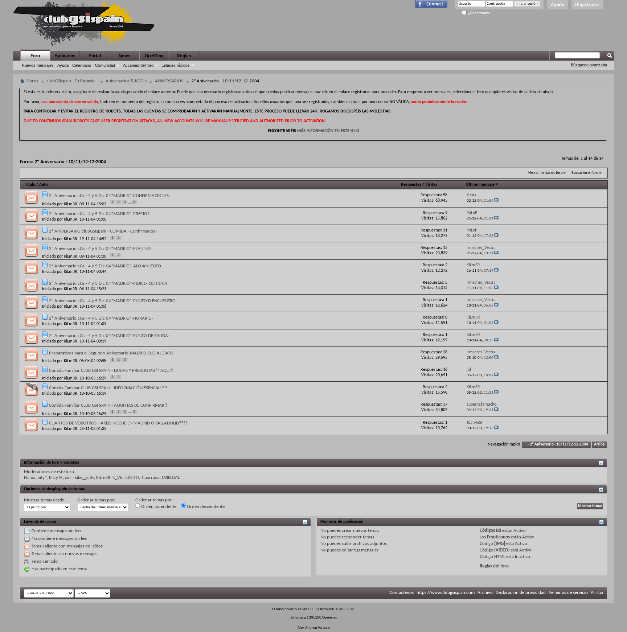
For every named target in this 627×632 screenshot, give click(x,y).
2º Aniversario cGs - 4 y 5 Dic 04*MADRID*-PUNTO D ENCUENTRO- (113, 301)
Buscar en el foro (584, 173)
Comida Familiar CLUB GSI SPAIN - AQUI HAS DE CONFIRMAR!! (108, 405)
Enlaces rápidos (175, 65)
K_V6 (117, 477)
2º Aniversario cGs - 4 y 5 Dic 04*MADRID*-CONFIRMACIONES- (109, 195)
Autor (44, 184)
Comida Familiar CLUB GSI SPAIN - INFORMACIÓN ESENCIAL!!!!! (109, 388)
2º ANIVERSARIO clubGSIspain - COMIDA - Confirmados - (103, 231)
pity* (42, 477)
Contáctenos (402, 592)
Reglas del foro (494, 566)
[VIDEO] (501, 550)
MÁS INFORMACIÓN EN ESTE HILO (328, 131)
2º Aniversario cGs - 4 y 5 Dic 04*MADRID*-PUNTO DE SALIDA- (109, 335)
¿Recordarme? (479, 13)
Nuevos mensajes (38, 65)
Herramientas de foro (545, 173)
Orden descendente (205, 506)
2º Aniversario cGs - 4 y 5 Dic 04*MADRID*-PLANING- (100, 248)
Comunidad (105, 65)
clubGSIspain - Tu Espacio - (71, 81)
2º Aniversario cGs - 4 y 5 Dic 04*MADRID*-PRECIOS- (100, 214)
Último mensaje (480, 184)
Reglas (184, 55)
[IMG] (499, 543)
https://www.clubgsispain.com (446, 592)
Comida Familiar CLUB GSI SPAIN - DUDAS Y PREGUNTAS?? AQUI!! (111, 370)
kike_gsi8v (84, 477)
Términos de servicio (568, 592)
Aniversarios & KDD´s (126, 81)
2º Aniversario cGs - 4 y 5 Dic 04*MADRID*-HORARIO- (101, 318)
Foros (32, 81)
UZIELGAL (171, 477)
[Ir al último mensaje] (496, 201)
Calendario (81, 65)
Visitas (431, 184)
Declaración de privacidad (521, 592)
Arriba (599, 445)
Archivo (485, 592)
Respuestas (411, 184)
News (124, 55)
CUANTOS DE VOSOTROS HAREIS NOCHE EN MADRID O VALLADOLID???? (118, 423)
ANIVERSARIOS (169, 81)
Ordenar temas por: (96, 500)
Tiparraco (150, 477)
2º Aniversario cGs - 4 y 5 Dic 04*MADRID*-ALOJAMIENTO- (106, 266)
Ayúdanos (64, 55)
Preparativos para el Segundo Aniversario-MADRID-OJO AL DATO (111, 353)
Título (30, 184)
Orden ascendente (158, 506)
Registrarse (587, 4)
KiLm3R (70, 204)
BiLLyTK (56, 477)
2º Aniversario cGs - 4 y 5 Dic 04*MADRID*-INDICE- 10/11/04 (108, 283)
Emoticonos (498, 537)
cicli (69, 477)
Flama (29, 477)
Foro (35, 55)
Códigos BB (490, 530)
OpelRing (154, 55)
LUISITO (131, 477)
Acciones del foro (138, 65)
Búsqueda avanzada (589, 65)
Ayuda (557, 4)
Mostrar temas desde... (45, 500)
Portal (95, 55)
